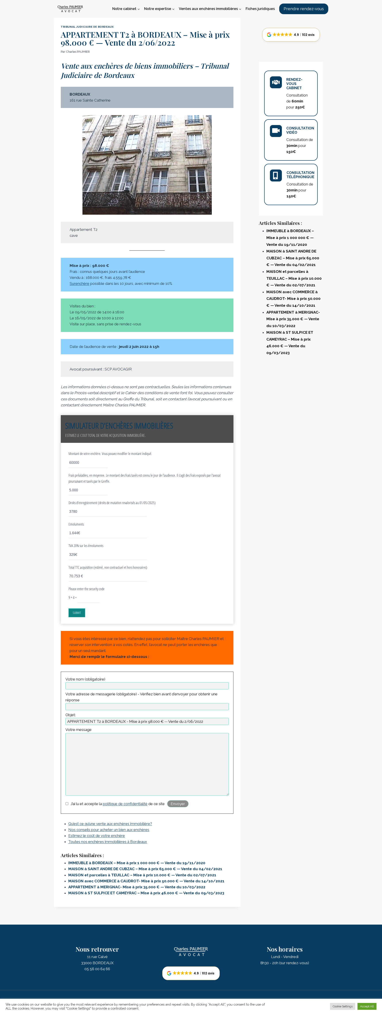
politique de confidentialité (125, 804)
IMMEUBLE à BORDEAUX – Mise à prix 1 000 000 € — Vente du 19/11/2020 (136, 863)
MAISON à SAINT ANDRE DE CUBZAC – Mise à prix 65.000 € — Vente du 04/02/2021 (145, 869)
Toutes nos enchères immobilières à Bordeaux (107, 841)
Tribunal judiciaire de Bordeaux (87, 26)
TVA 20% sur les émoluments (86, 545)
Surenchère (79, 283)
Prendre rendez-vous (304, 8)
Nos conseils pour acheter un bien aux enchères (108, 829)
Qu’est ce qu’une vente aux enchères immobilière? (110, 823)
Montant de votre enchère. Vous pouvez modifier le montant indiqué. (110, 453)
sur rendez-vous (294, 963)
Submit (77, 613)
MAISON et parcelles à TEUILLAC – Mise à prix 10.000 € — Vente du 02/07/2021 (142, 875)
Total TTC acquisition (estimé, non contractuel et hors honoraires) (108, 567)
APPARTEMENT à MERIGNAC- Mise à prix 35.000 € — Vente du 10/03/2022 (136, 887)
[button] (291, 35)
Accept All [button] (367, 1006)
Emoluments (76, 524)
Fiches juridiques (260, 9)
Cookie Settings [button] (343, 1006)
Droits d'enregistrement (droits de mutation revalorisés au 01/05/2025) (112, 502)
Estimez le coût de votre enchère (96, 835)
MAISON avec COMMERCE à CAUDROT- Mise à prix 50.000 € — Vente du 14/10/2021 (146, 881)
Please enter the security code (87, 588)
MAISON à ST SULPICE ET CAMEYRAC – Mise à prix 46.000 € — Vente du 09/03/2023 (146, 893)
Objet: (70, 715)
